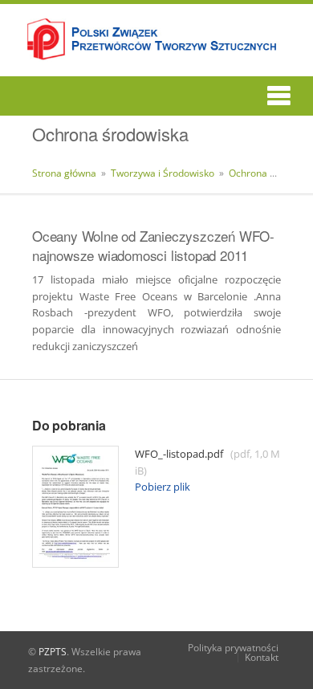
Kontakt (261, 657)
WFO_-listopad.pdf (208, 462)
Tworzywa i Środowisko (164, 173)
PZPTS (53, 651)
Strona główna (64, 173)
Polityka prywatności (233, 647)
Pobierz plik (162, 486)
